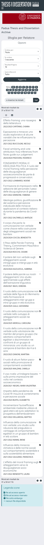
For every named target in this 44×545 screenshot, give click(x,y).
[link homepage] (21, 4)
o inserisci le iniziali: (15, 100)
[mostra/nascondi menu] (2, 8)
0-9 (13, 87)
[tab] (6, 115)
